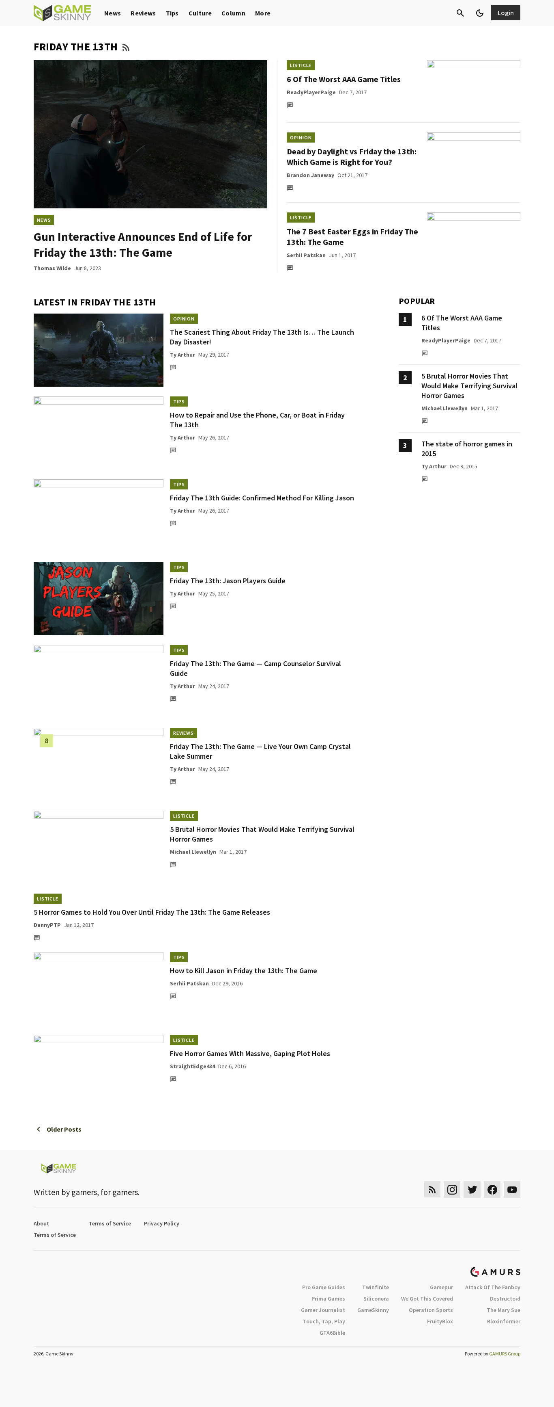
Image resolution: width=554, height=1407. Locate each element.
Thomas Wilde (52, 268)
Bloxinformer (503, 1321)
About (41, 1223)
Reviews (143, 13)
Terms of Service (110, 1223)
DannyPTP (47, 925)
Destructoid (505, 1298)
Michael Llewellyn (193, 851)
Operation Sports (431, 1310)
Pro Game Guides (323, 1287)
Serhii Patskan (306, 255)
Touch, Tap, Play (324, 1321)
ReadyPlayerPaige (311, 92)
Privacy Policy (161, 1223)
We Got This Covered (427, 1298)
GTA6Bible (332, 1332)
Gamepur (441, 1287)
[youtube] (512, 1189)
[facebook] (492, 1189)
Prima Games (328, 1298)
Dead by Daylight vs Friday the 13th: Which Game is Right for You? (352, 156)
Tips (172, 13)
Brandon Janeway (310, 175)
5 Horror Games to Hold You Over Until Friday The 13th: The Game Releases (152, 912)
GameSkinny (373, 1310)
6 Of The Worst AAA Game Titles (344, 79)
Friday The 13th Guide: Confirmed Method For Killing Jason (262, 497)
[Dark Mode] (480, 13)
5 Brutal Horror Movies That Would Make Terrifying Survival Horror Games (469, 385)
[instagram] (452, 1189)
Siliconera (376, 1298)
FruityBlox (440, 1321)
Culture (200, 13)
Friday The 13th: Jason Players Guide (228, 580)
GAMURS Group (504, 1354)
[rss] (432, 1189)
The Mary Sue (503, 1310)
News (112, 13)
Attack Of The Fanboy (492, 1287)
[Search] (460, 13)
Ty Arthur (182, 354)
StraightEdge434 (192, 1066)
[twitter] (472, 1189)
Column (233, 13)
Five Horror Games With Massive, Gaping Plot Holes (250, 1053)
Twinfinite (375, 1287)
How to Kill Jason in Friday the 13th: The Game (243, 970)
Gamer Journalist (323, 1310)
